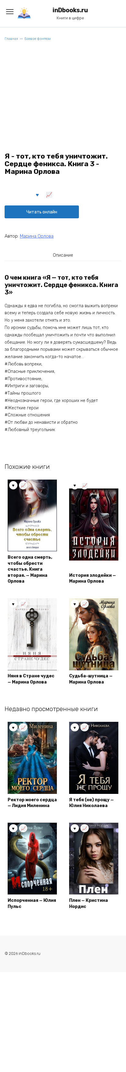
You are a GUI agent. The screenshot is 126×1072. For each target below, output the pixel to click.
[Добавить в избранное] (37, 194)
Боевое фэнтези (37, 39)
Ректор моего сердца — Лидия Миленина (32, 803)
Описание (63, 255)
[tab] (63, 255)
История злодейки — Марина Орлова (92, 578)
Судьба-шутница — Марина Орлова (91, 679)
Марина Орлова (37, 236)
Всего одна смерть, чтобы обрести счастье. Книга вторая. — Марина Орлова (30, 569)
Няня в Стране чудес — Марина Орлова (31, 679)
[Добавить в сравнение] (49, 194)
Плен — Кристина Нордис (88, 903)
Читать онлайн (41, 212)
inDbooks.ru (70, 10)
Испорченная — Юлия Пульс (32, 903)
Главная (11, 39)
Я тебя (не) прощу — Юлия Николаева (91, 803)
